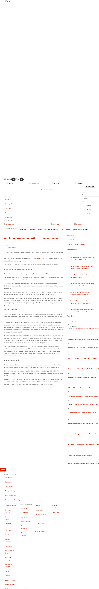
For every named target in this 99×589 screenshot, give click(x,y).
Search (84, 195)
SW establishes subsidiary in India (79, 388)
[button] (7, 179)
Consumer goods (10, 505)
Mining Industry (10, 584)
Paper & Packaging (8, 541)
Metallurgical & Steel (9, 552)
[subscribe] (70, 235)
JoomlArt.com (43, 588)
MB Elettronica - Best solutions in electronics (83, 358)
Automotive (23, 229)
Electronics (8, 530)
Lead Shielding (42, 258)
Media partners (9, 204)
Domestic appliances (8, 525)
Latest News (42, 229)
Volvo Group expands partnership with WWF (82, 377)
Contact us (8, 217)
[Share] (83, 201)
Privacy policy (56, 512)
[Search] (83, 192)
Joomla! (48, 588)
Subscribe (8, 208)
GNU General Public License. (75, 588)
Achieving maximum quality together (80, 455)
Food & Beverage (65, 229)
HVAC (7, 571)
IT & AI (7, 535)
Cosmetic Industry (8, 518)
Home (7, 195)
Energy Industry (53, 229)
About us (8, 199)
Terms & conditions (55, 507)
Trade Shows (9, 213)
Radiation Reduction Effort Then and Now (31, 238)
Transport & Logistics (8, 565)
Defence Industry (10, 580)
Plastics (7, 575)
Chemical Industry (8, 511)
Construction (32, 229)
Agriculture (8, 546)
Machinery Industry (8, 559)
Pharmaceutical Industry (80, 229)
